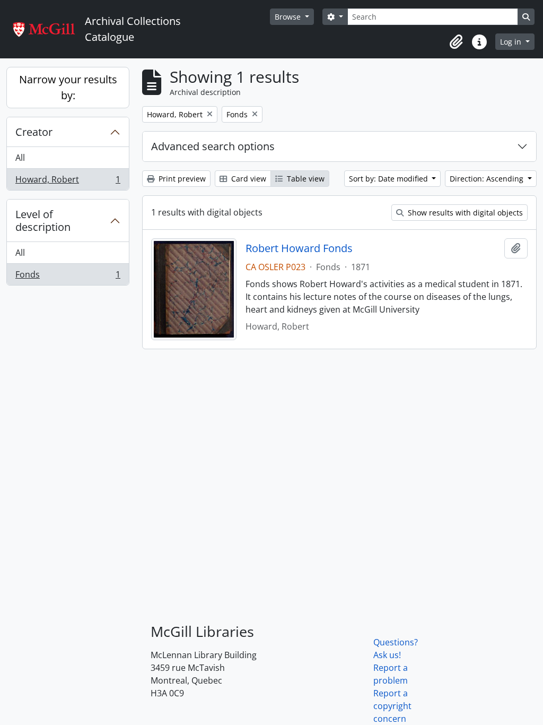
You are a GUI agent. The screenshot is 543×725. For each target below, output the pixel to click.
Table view (305, 179)
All (20, 157)
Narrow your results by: (68, 87)
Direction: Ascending (488, 179)
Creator (33, 132)
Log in (511, 42)
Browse (289, 17)
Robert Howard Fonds (299, 248)
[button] (456, 42)
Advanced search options (213, 146)
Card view (247, 179)
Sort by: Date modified (389, 179)
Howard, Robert (67, 182)
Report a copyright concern (392, 705)
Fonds (67, 277)
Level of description (43, 220)
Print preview (181, 179)
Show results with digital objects (464, 213)
